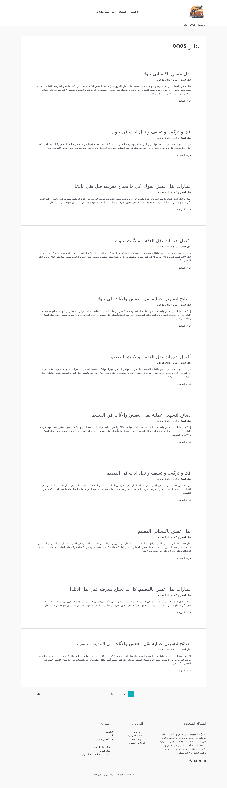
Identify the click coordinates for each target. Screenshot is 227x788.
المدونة (122, 11)
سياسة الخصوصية (136, 735)
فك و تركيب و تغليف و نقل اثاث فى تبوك (151, 132)
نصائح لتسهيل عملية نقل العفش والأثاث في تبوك (143, 299)
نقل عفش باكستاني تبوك (166, 74)
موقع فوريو (105, 750)
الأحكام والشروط (136, 742)
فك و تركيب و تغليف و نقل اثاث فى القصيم (149, 473)
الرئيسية (134, 11)
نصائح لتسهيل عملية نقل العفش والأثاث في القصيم (141, 415)
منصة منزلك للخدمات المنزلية (95, 754)
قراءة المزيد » (184, 100)
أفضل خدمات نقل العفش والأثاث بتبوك (153, 241)
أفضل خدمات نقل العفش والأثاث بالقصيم (151, 357)
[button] (90, 11)
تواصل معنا (136, 739)
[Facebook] (204, 760)
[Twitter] (200, 760)
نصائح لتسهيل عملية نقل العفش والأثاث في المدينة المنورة (134, 644)
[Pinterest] (190, 760)
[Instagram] (195, 760)
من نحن (136, 731)
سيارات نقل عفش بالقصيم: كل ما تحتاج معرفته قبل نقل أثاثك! (130, 589)
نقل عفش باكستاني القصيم (164, 531)
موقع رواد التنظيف (101, 746)
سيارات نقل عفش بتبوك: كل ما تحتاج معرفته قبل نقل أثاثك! (133, 186)
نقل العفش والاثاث (105, 11)
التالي (36, 694)
